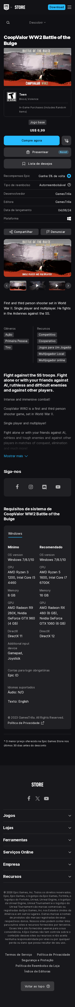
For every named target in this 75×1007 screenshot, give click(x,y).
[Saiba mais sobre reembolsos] (69, 185)
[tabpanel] (37, 599)
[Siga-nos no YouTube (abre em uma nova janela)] (58, 487)
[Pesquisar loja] (8, 22)
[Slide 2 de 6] (37, 285)
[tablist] (37, 533)
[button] (37, 456)
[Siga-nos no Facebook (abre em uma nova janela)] (17, 487)
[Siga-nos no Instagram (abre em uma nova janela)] (31, 487)
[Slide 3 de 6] (57, 285)
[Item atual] (18, 285)
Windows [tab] (15, 533)
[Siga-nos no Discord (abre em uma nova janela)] (44, 487)
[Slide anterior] (7, 286)
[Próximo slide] (68, 286)
